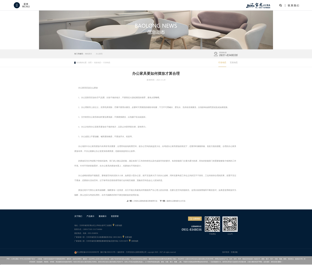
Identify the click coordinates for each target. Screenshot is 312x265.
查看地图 (118, 225)
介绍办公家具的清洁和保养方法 (145, 201)
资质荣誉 (115, 216)
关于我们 (78, 216)
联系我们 (294, 5)
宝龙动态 (234, 62)
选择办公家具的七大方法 (176, 201)
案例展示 (103, 216)
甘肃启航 (234, 252)
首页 (90, 62)
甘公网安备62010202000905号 (88, 252)
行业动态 (222, 62)
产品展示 (90, 216)
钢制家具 (88, 54)
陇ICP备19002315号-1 (108, 252)
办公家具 (99, 54)
